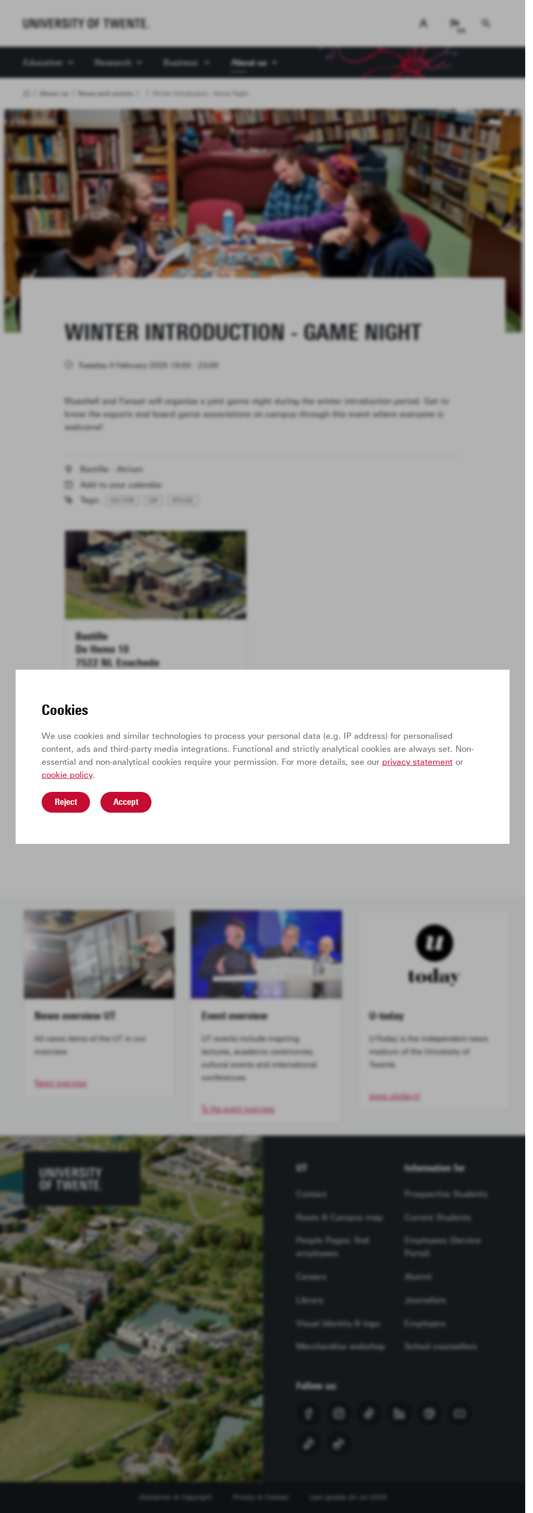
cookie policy (67, 775)
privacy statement (417, 762)
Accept (125, 802)
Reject (66, 802)
